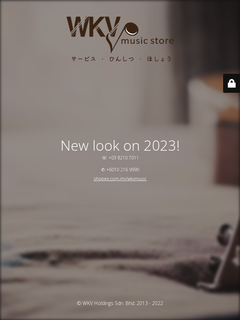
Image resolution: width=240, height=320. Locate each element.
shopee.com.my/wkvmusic (120, 179)
